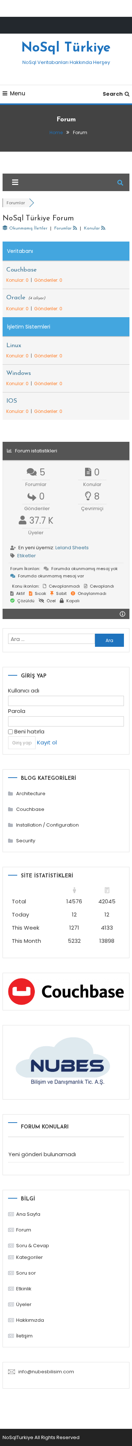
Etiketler (26, 555)
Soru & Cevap (32, 1245)
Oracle (15, 298)
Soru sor (26, 1272)
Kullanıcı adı (23, 690)
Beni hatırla (28, 731)
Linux (13, 345)
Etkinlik (24, 1288)
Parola (16, 711)
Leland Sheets (72, 547)
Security (25, 840)
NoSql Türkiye (66, 48)
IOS (11, 401)
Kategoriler (29, 1257)
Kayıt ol (47, 742)
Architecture (30, 793)
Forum (23, 1229)
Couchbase (21, 270)
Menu (17, 93)
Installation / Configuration (47, 824)
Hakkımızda (30, 1320)
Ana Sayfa (28, 1214)
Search (113, 94)
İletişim (24, 1335)
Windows (18, 373)
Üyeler (24, 1304)
